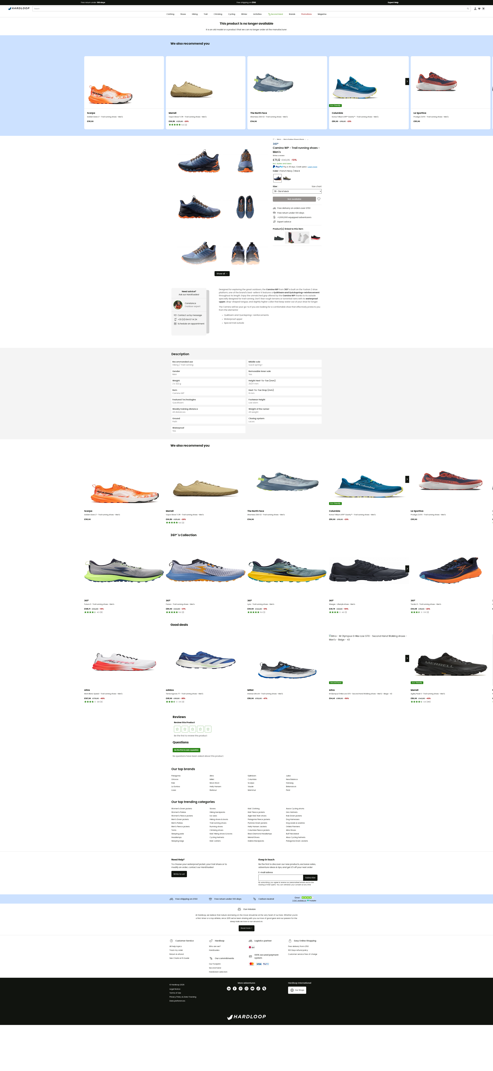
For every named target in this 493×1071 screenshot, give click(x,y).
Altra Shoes (291, 830)
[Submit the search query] (468, 9)
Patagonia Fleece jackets (259, 819)
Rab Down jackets (294, 816)
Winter (244, 14)
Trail (206, 14)
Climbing (218, 14)
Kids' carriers (215, 841)
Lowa (173, 790)
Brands (292, 14)
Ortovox (174, 779)
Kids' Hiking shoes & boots (221, 834)
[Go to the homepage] (275, 139)
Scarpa (251, 783)
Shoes (183, 14)
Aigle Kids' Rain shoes (257, 816)
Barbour (213, 790)
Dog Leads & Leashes (295, 823)
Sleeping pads (177, 834)
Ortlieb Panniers (293, 827)
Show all (221, 274)
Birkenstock (291, 787)
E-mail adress (265, 872)
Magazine (322, 14)
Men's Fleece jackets (180, 827)
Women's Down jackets (181, 809)
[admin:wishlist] (318, 199)
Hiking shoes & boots (219, 819)
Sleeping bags (177, 841)
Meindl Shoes (253, 837)
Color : (286, 171)
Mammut (252, 790)
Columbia (252, 779)
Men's (279, 139)
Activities (257, 14)
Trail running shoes (218, 823)
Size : (275, 186)
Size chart (317, 186)
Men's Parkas (177, 823)
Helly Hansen (215, 787)
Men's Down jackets (180, 819)
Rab (173, 783)
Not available (294, 199)
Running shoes (216, 827)
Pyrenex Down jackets (257, 823)
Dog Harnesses (292, 819)
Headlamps (176, 837)
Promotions (306, 14)
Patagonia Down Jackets (297, 841)
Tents (173, 830)
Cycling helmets (217, 837)
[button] (199, 160)
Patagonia (175, 776)
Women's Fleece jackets (182, 816)
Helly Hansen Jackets (257, 827)
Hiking (195, 14)
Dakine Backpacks (256, 841)
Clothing (170, 14)
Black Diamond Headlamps (260, 834)
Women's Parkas (178, 812)
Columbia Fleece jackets (259, 830)
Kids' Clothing (253, 809)
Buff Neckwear (292, 834)
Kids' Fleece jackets (256, 812)
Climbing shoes (216, 830)
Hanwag (289, 783)
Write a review (279, 155)
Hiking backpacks (217, 812)
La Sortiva (175, 787)
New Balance (292, 779)
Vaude (251, 787)
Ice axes (213, 816)
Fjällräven (252, 776)
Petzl (288, 790)
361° (275, 144)
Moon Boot (214, 783)
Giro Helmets (291, 812)
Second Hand (277, 14)
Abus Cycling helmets (295, 837)
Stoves (213, 809)
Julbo (288, 776)
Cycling (231, 14)
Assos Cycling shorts (295, 809)
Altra (212, 776)
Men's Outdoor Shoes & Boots (293, 139)
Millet (212, 779)
